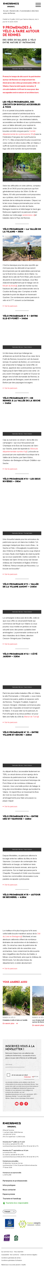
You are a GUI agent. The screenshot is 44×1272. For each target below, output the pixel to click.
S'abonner (27, 1077)
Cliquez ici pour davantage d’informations (22, 1098)
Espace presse (9, 1194)
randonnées (27, 215)
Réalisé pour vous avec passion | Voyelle (13, 1265)
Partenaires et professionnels (15, 1181)
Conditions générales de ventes (11, 1258)
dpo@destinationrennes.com (13, 1094)
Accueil (5, 11)
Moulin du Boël (9, 285)
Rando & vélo (14, 11)
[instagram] (21, 1104)
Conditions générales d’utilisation (11, 1260)
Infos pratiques (9, 1185)
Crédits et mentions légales (28, 1255)
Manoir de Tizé (30, 716)
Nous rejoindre (18, 1252)
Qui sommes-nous (7, 1252)
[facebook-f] (26, 1104)
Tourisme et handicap (12, 1199)
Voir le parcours (10, 306)
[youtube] (17, 1104)
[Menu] (38, 5)
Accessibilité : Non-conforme (10, 1255)
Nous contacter (9, 1190)
